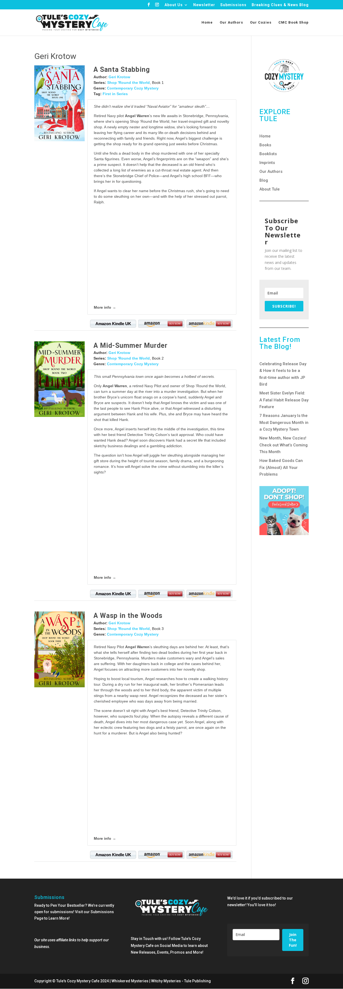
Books (265, 145)
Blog (263, 180)
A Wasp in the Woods (128, 615)
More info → (105, 307)
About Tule (269, 189)
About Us (174, 5)
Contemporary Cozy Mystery (133, 88)
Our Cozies (260, 22)
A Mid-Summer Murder (130, 345)
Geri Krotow (119, 77)
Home (207, 22)
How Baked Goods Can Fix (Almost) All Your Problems (281, 467)
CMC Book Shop (293, 22)
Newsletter (204, 5)
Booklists (268, 153)
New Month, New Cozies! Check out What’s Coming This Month (283, 445)
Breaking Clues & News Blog (280, 5)
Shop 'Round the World (128, 82)
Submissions (233, 5)
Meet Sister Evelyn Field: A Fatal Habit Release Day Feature (283, 400)
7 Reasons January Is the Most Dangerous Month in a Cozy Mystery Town (283, 422)
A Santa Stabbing (122, 69)
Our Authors (231, 22)
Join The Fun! (293, 940)
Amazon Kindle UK (113, 323)
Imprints (267, 162)
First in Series (115, 94)
